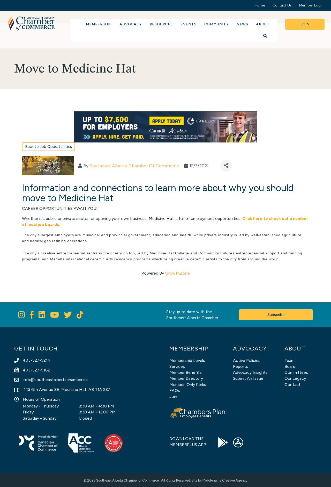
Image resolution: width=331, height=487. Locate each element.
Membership (99, 24)
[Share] (226, 165)
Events (188, 24)
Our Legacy (295, 378)
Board (289, 366)
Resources (161, 24)
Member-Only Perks (187, 384)
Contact (292, 384)
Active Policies (246, 360)
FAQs (174, 390)
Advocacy (130, 24)
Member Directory (186, 378)
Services (177, 366)
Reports (240, 366)
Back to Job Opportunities (48, 146)
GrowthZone (177, 273)
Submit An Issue (248, 378)
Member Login (311, 5)
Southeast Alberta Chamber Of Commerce (134, 165)
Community (216, 24)
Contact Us (282, 5)
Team (289, 360)
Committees (296, 372)
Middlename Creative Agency (224, 480)
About (263, 24)
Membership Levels (187, 360)
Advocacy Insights (250, 372)
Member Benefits (185, 372)
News (242, 24)
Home (260, 5)
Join (173, 396)
